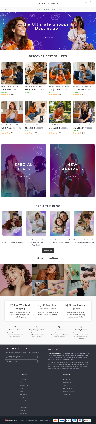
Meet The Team (24, 385)
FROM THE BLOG (48, 206)
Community (23, 413)
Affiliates (22, 397)
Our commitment (53, 362)
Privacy (40, 420)
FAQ (64, 385)
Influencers (23, 394)
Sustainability (24, 407)
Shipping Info (67, 382)
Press (21, 391)
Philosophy (23, 410)
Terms (36, 420)
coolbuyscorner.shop (54, 353)
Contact (53, 9)
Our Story (46, 9)
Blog (60, 9)
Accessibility (46, 420)
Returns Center (68, 388)
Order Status (67, 394)
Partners (22, 404)
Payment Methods (69, 391)
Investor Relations (25, 401)
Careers (22, 388)
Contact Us (66, 379)
